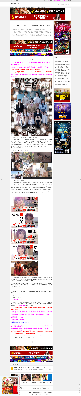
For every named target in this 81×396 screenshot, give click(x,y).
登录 (17, 0)
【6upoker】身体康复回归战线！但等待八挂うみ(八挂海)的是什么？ (66, 86)
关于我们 (69, 0)
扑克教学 (58, 4)
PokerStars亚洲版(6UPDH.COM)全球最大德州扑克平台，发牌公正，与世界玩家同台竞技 (28, 66)
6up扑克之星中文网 (26, 337)
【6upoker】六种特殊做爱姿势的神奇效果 (62, 73)
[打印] (49, 22)
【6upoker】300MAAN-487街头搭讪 (61, 84)
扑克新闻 (54, 4)
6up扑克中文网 (14, 3)
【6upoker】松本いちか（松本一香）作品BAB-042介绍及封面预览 (66, 81)
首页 (51, 4)
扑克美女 (62, 4)
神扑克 (62, 0)
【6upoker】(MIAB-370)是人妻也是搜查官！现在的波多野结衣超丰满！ (67, 61)
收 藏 (31, 59)
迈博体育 (51, 0)
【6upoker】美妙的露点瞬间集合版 (61, 70)
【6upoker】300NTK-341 (46, 382)
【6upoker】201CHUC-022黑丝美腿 (61, 75)
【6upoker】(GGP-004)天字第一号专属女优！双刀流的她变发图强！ (66, 72)
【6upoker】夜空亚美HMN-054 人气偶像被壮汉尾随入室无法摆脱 (66, 64)
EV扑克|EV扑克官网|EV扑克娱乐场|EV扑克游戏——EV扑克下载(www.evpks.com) (27, 69)
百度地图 (47, 392)
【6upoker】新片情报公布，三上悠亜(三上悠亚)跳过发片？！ (65, 66)
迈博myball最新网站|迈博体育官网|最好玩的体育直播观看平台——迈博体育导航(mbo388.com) (29, 328)
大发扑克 (44, 0)
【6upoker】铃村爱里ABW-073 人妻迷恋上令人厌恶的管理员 (65, 69)
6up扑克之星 (36, 367)
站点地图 (44, 392)
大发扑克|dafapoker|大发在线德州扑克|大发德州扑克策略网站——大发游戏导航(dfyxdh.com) (29, 67)
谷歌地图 (50, 392)
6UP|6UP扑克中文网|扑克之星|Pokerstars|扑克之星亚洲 (40, 394)
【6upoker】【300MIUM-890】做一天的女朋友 (63, 76)
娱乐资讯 (67, 4)
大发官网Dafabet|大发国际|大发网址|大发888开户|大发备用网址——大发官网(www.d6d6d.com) (29, 330)
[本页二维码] (79, 392)
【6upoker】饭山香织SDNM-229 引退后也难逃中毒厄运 (64, 67)
